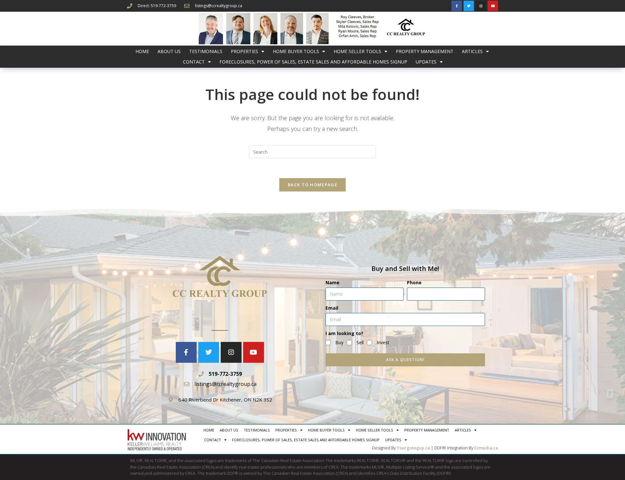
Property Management (424, 51)
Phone (414, 282)
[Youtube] (493, 6)
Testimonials (205, 51)
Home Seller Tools (357, 51)
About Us (169, 51)
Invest (383, 342)
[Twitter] (469, 6)
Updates (426, 62)
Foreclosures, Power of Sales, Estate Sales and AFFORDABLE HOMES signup (313, 62)
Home (142, 51)
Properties (244, 51)
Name (333, 282)
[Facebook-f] (456, 6)
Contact (194, 62)
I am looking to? (344, 333)
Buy (339, 342)
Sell (360, 342)
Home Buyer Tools (296, 51)
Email (332, 308)
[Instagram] (481, 6)
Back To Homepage (312, 185)
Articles (472, 51)
